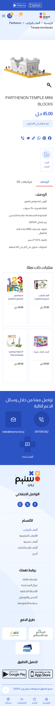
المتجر (34, 702)
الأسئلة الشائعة (28, 591)
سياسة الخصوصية (27, 603)
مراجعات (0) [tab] (24, 181)
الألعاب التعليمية (28, 535)
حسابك (8, 702)
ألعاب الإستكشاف (28, 547)
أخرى (35, 553)
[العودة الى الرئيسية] (45, 16)
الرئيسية (46, 702)
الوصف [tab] (44, 181)
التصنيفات (21, 702)
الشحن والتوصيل (28, 597)
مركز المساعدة (29, 585)
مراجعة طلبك (29, 579)
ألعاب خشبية (30, 541)
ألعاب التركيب (30, 529)
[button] (3, 16)
